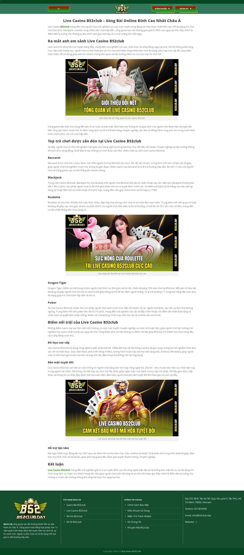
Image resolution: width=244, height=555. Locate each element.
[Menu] (58, 8)
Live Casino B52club (59, 470)
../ (196, 521)
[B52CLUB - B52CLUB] (122, 9)
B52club (64, 26)
